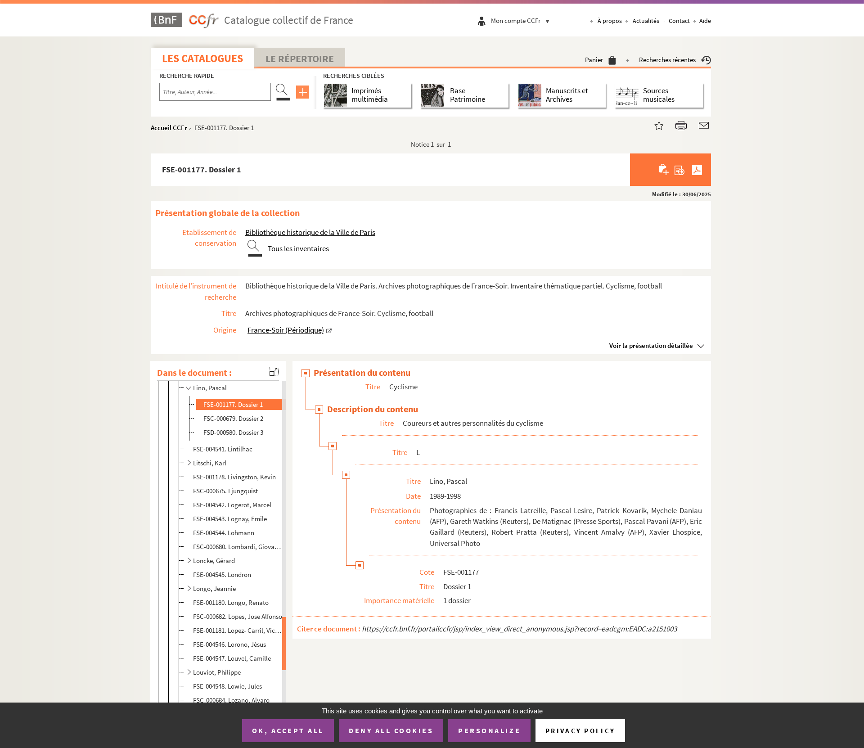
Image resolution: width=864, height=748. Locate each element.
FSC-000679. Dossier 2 (233, 418)
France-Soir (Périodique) (286, 330)
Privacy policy (580, 730)
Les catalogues (202, 58)
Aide (705, 21)
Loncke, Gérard (214, 560)
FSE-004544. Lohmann (223, 532)
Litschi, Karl (209, 463)
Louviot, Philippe (217, 672)
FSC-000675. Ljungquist (225, 491)
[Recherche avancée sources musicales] (629, 95)
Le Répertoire (300, 58)
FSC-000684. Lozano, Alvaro (231, 700)
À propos (610, 21)
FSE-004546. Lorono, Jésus (229, 644)
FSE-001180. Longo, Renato (231, 602)
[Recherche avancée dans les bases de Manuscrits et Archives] (532, 95)
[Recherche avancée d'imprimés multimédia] (337, 95)
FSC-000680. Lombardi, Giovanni (238, 546)
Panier (594, 59)
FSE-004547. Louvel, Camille (232, 658)
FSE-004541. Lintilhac (222, 449)
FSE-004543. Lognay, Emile (230, 518)
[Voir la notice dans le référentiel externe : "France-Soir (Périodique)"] (329, 330)
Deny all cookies (391, 730)
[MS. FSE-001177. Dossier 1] (653, 124)
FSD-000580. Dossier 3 (233, 432)
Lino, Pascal (210, 387)
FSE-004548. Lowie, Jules (227, 686)
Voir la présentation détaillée (651, 345)
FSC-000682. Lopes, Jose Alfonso (237, 616)
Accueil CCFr (169, 127)
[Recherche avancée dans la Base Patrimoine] (434, 95)
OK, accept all (288, 730)
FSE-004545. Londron (222, 574)
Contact (679, 21)
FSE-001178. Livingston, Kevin (234, 477)
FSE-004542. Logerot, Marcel (232, 504)
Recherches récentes (667, 59)
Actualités (646, 21)
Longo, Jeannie (214, 588)
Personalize (489, 730)
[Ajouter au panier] (664, 170)
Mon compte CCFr (515, 20)
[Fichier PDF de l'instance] (697, 169)
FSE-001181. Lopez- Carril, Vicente (238, 630)
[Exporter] (680, 169)
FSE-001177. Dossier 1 (233, 404)
